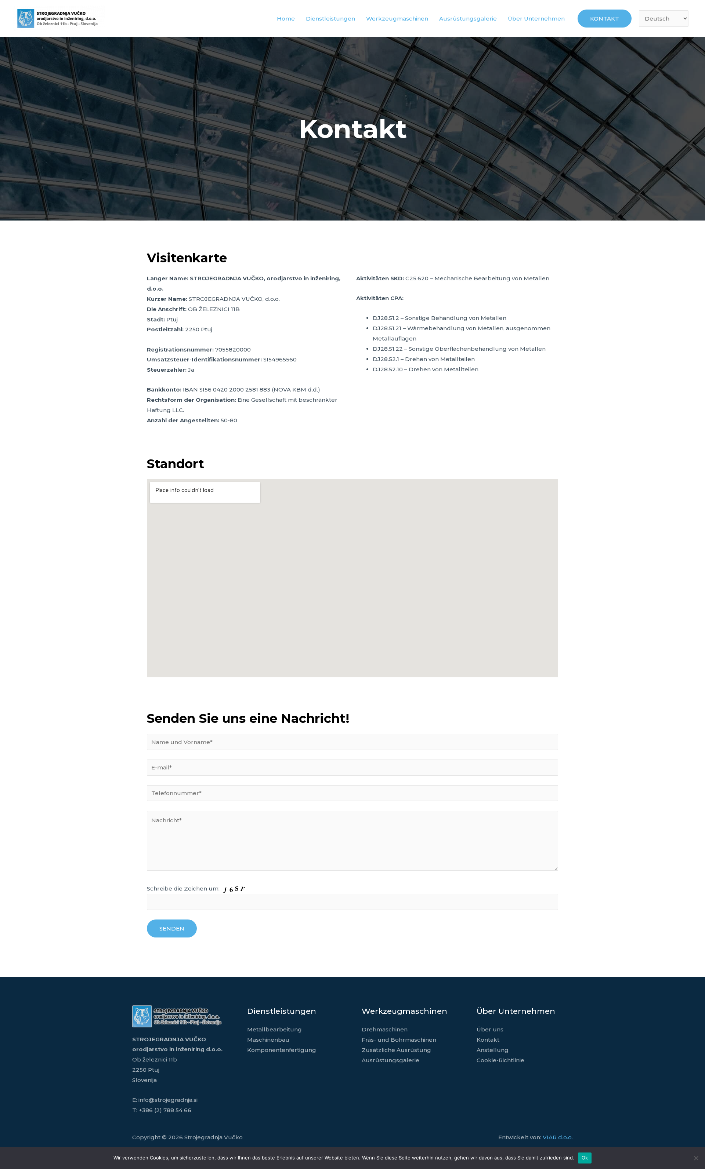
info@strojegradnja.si (168, 1099)
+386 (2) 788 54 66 (165, 1110)
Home (286, 18)
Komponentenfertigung (281, 1049)
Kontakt (488, 1039)
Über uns (490, 1029)
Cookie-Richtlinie (500, 1060)
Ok (585, 1158)
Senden (171, 928)
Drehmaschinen (385, 1029)
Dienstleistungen (330, 18)
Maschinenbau (268, 1039)
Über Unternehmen (536, 18)
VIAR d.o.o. (558, 1137)
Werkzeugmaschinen (397, 18)
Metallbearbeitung (274, 1029)
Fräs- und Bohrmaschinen (399, 1039)
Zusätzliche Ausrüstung (396, 1049)
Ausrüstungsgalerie (468, 18)
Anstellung (493, 1049)
